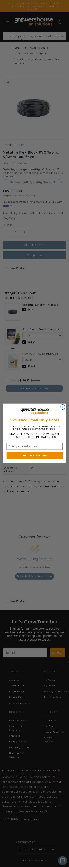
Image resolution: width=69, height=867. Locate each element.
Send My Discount (34, 455)
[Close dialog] (62, 407)
